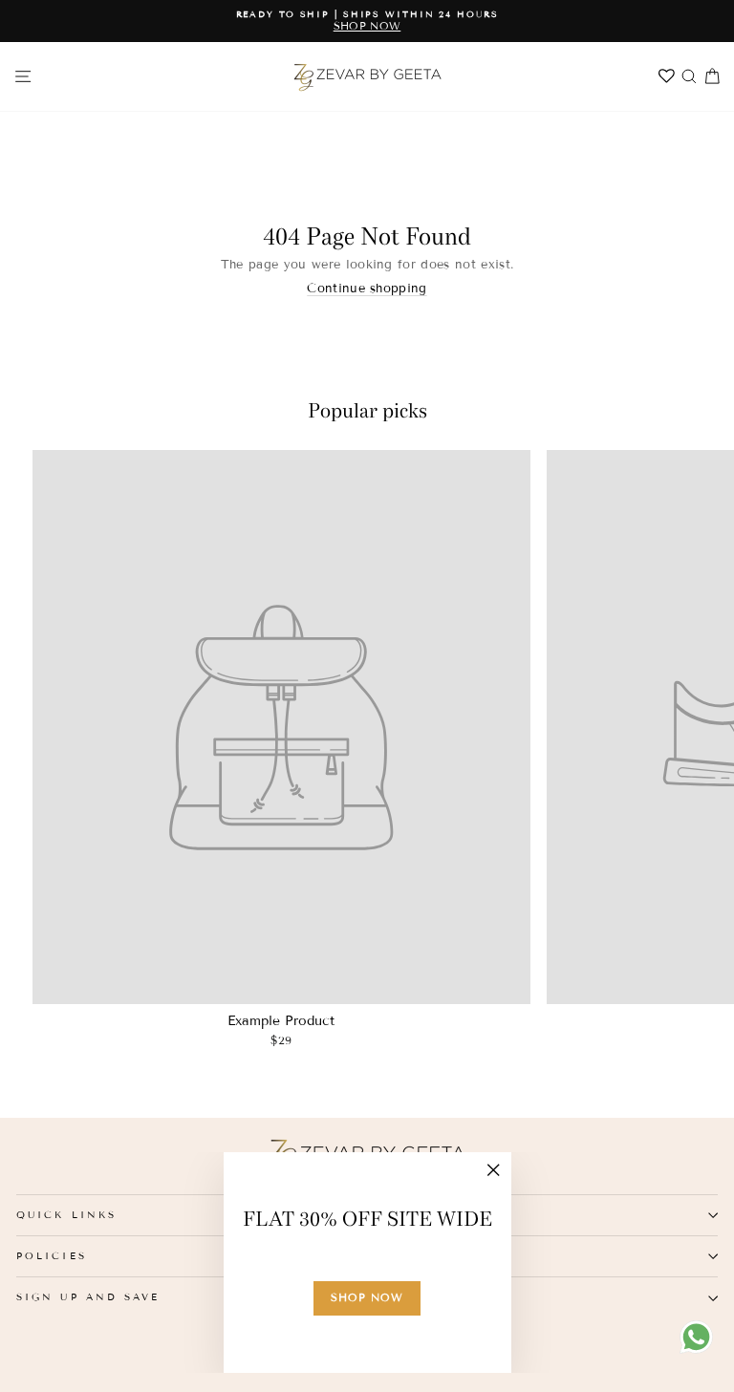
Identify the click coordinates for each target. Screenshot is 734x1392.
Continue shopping (366, 288)
